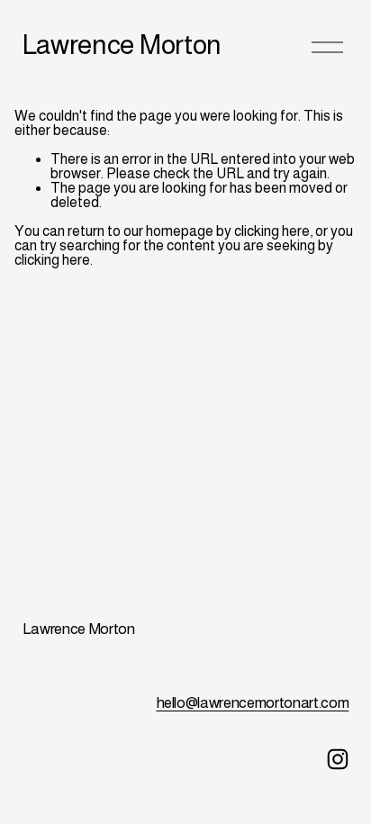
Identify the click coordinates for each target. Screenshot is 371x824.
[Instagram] (337, 759)
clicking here (272, 231)
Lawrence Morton (122, 44)
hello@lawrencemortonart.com (253, 702)
